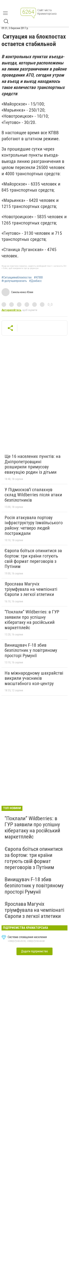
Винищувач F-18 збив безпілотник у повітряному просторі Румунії (31, 650)
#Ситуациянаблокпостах (17, 277)
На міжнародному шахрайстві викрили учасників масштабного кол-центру (34, 678)
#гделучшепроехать (14, 281)
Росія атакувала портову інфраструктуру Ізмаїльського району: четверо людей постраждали (34, 525)
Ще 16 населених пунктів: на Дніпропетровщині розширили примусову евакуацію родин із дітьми (33, 464)
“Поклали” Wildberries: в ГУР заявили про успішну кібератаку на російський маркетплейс (32, 619)
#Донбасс (35, 281)
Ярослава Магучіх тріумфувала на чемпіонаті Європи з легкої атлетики (31, 589)
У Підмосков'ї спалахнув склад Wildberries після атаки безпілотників (33, 495)
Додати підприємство (34, 951)
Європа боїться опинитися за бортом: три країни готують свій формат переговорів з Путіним (33, 558)
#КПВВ (38, 277)
